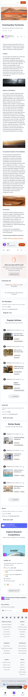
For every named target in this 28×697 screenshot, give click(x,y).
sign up (16, 285)
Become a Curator (7, 662)
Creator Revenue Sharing (6, 648)
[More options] (24, 36)
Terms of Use (6, 636)
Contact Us (22, 667)
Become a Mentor (6, 667)
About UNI (22, 662)
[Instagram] (22, 617)
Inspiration (22, 634)
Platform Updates (22, 672)
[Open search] (18, 2)
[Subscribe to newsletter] (25, 610)
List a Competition (22, 653)
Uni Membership (6, 653)
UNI (5, 35)
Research (9, 36)
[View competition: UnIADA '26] (14, 550)
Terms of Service (6, 634)
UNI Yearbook (7, 650)
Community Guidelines (6, 624)
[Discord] (2, 617)
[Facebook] (26, 617)
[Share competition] (23, 584)
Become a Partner (22, 645)
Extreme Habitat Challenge (16, 238)
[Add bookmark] (23, 330)
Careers (22, 664)
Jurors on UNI (7, 669)
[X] (10, 617)
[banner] (14, 307)
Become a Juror (6, 664)
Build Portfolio (7, 645)
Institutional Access (22, 650)
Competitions (22, 631)
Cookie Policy (7, 629)
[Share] (17, 36)
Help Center (22, 669)
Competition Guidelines (7, 626)
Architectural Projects (22, 626)
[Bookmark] (21, 36)
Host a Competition (22, 648)
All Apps (22, 624)
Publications (22, 636)
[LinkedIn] (18, 617)
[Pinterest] (14, 617)
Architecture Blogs (22, 629)
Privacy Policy (7, 631)
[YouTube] (6, 617)
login (10, 285)
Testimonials (22, 674)
